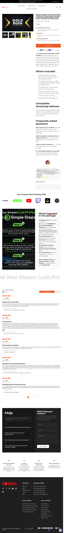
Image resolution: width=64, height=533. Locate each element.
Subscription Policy (46, 511)
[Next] (30, 24)
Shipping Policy (45, 509)
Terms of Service (45, 505)
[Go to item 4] (25, 35)
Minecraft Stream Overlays (29, 507)
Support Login (44, 517)
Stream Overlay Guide (39, 490)
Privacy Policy (44, 507)
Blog (23, 488)
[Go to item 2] (11, 35)
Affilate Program (26, 490)
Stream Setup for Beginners (41, 494)
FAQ (23, 494)
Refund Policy (44, 503)
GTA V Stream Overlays (28, 511)
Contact (24, 492)
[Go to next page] (37, 397)
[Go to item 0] (5, 35)
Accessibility (44, 513)
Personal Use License (46, 515)
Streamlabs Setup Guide (40, 488)
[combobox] (56, 1)
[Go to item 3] (18, 35)
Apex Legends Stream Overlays (30, 505)
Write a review (46, 291)
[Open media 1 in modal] (17, 22)
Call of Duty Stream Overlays (29, 509)
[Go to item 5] (31, 35)
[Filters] (56, 292)
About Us (24, 486)
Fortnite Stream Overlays (28, 503)
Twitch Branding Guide (39, 492)
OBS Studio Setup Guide (40, 486)
